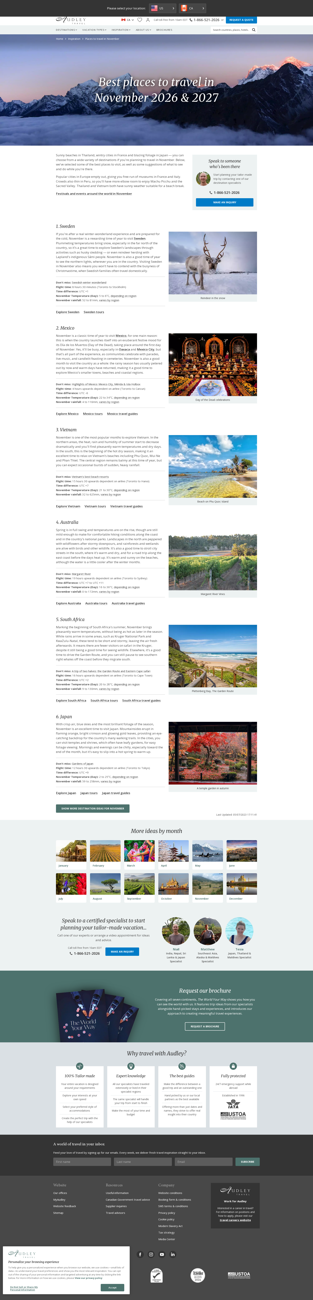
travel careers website (235, 1220)
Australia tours (96, 603)
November (201, 898)
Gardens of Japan (82, 763)
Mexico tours (93, 414)
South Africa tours (104, 700)
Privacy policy (166, 1213)
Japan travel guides (116, 793)
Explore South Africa (71, 700)
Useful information (117, 1193)
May (197, 865)
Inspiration (120, 29)
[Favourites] (139, 20)
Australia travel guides (128, 603)
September (134, 898)
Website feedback (64, 1206)
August (97, 898)
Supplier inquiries (116, 1206)
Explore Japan (66, 793)
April (164, 865)
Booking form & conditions (174, 1199)
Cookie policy (166, 1219)
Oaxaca (124, 349)
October (166, 898)
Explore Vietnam (68, 506)
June (232, 865)
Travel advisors (115, 1213)
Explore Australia (68, 603)
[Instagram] (151, 1254)
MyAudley (59, 1199)
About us (142, 29)
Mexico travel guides (122, 414)
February (98, 865)
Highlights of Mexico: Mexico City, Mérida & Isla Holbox (106, 384)
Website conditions (170, 1193)
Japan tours (89, 793)
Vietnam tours (95, 506)
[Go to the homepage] (71, 20)
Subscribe (247, 1161)
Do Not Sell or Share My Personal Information (24, 1288)
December (236, 898)
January (63, 865)
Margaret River (81, 574)
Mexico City (145, 349)
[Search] (254, 30)
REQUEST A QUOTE (241, 20)
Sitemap (58, 1213)
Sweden (139, 238)
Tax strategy (166, 1232)
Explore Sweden (67, 312)
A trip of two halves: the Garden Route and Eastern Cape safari (111, 671)
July (61, 898)
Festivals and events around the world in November (94, 194)
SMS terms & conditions (173, 1206)
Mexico (121, 336)
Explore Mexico (67, 414)
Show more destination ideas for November (92, 808)
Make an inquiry (224, 202)
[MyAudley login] (148, 20)
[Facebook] (140, 1254)
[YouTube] (162, 1254)
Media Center (166, 1239)
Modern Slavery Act (170, 1226)
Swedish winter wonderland (89, 282)
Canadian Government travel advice (128, 1199)
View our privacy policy (88, 1278)
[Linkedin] (172, 1254)
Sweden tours (94, 312)
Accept (112, 1287)
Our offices (60, 1193)
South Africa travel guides (141, 700)
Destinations (65, 29)
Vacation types (93, 29)
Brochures (164, 29)
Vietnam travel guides (126, 506)
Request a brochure (205, 1026)
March (131, 865)
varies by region (109, 300)
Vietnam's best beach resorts (90, 476)
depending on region (123, 296)
